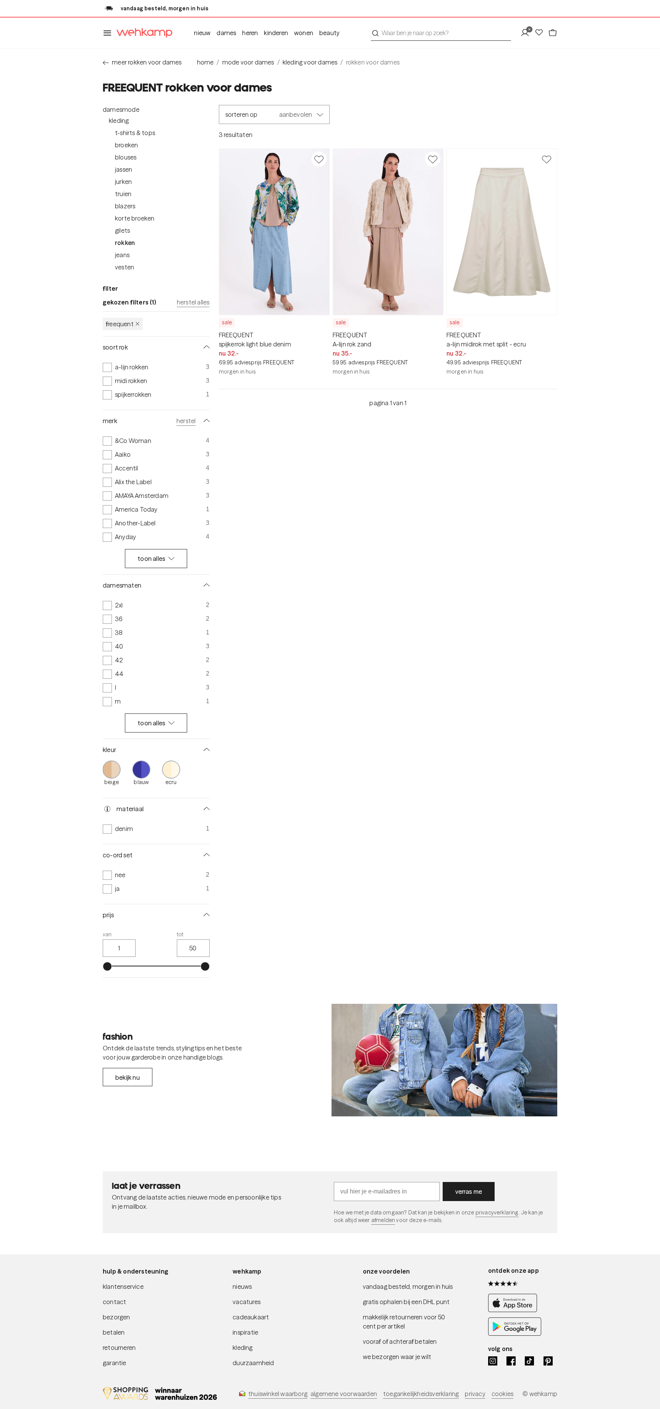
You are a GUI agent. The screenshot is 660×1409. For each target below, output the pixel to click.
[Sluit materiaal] (205, 808)
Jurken (123, 181)
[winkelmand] (552, 32)
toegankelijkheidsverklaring (421, 1394)
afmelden (383, 1220)
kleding (242, 1347)
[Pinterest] (548, 1361)
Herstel (186, 421)
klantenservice (123, 1286)
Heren (250, 33)
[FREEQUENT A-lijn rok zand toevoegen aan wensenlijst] (432, 159)
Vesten (124, 267)
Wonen (303, 33)
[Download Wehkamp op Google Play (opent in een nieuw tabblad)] (514, 1333)
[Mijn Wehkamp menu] (527, 32)
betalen (114, 1332)
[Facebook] (511, 1361)
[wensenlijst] (541, 32)
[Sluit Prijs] (205, 914)
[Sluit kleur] (205, 749)
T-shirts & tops (135, 133)
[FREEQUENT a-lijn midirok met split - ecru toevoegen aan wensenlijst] (546, 159)
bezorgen (116, 1317)
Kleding (119, 120)
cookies (502, 1394)
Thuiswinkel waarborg (277, 1394)
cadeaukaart (251, 1317)
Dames (226, 33)
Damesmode (121, 109)
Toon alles (151, 558)
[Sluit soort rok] (205, 347)
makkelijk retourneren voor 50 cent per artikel (404, 1321)
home (205, 62)
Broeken (126, 145)
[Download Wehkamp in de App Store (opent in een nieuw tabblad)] (514, 1310)
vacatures (246, 1302)
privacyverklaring (497, 1212)
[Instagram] (492, 1361)
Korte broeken (135, 218)
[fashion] (444, 1060)
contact (114, 1302)
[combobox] (441, 33)
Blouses (125, 157)
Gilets (122, 230)
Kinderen (276, 33)
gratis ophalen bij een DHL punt (406, 1302)
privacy (475, 1394)
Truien (123, 194)
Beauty (329, 33)
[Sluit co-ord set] (205, 855)
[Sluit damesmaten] (205, 585)
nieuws (242, 1286)
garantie (114, 1363)
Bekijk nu (127, 1077)
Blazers (125, 206)
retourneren (119, 1347)
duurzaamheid (253, 1363)
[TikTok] (529, 1361)
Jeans (122, 255)
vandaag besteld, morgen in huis (408, 1286)
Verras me (468, 1191)
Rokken (125, 242)
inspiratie (245, 1332)
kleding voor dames (310, 62)
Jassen (123, 169)
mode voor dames (248, 62)
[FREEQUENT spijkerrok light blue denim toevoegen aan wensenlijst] (319, 159)
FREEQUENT (120, 324)
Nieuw (202, 33)
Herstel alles (193, 302)
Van (107, 934)
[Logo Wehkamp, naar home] (142, 33)
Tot (180, 934)
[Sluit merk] (205, 420)
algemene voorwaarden (344, 1394)
